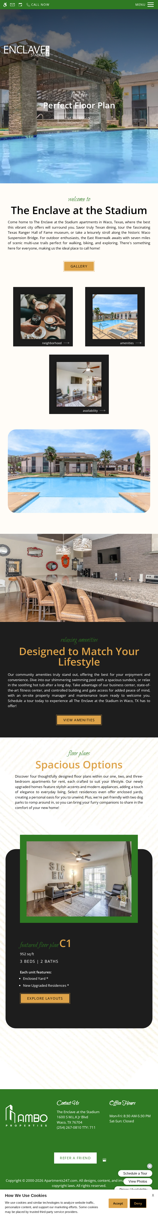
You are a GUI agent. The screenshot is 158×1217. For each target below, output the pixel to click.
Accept (118, 1203)
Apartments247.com (60, 1180)
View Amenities (79, 720)
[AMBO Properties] (26, 1115)
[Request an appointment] (20, 4)
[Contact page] (12, 4)
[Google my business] (104, 1161)
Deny (138, 1203)
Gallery (79, 266)
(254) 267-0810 (76, 1127)
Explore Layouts (45, 998)
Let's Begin (79, 118)
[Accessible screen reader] (5, 4)
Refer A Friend (75, 1158)
